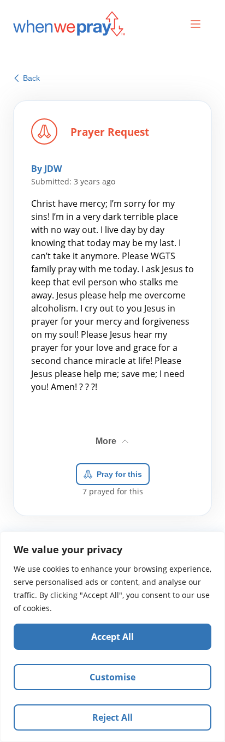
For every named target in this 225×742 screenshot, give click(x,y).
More (113, 437)
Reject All (112, 717)
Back (31, 78)
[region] (112, 636)
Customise (112, 677)
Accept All (112, 637)
